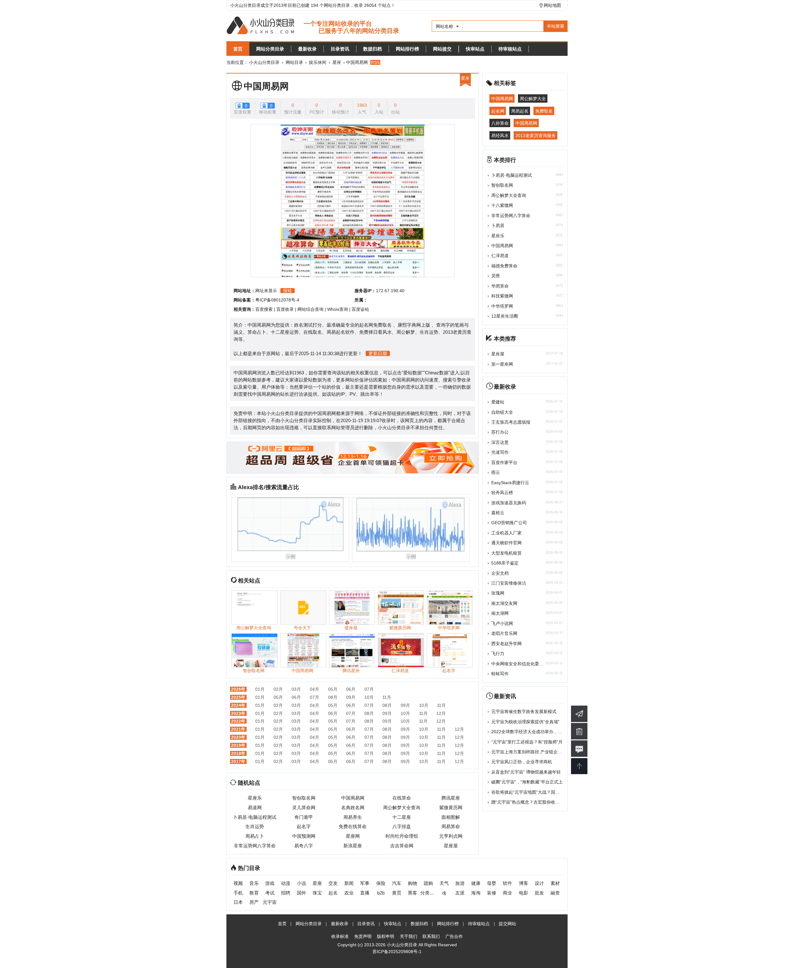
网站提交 (442, 48)
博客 (523, 883)
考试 (269, 892)
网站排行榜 (407, 48)
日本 (238, 902)
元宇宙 (270, 902)
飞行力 (497, 653)
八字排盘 (401, 826)
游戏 (269, 883)
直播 (364, 892)
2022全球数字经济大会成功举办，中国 (528, 731)
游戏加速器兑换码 (508, 502)
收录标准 (340, 936)
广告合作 (454, 936)
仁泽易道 (500, 255)
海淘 (475, 892)
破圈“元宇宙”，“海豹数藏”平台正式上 (527, 781)
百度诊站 (360, 309)
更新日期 (377, 353)
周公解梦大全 (533, 98)
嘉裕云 (497, 512)
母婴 (491, 883)
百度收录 (285, 309)
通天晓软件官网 (506, 542)
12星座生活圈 (504, 316)
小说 (301, 883)
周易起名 (520, 110)
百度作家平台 (504, 462)
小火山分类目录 (264, 62)
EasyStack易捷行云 (510, 482)
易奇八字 (303, 845)
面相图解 (450, 817)
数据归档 (372, 48)
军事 (364, 883)
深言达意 (500, 442)
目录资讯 (340, 48)
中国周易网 (266, 86)
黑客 (412, 892)
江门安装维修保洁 (508, 583)
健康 (475, 883)
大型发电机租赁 (506, 553)
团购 (428, 883)
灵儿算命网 (303, 807)
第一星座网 (502, 364)
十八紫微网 (502, 205)
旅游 (460, 883)
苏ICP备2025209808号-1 (397, 951)
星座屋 (451, 845)
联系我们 (431, 936)
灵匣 (495, 275)
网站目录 (294, 62)
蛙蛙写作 (500, 673)
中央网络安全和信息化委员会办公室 (526, 663)
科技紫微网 (502, 295)
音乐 (254, 883)
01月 (260, 689)
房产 (254, 902)
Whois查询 (337, 309)
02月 (278, 689)
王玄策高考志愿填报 (510, 422)
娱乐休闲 (317, 62)
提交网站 (507, 923)
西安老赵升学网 (506, 643)
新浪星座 (352, 845)
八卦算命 (500, 123)
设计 (539, 883)
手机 (238, 892)
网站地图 (552, 5)
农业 (349, 892)
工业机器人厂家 (506, 532)
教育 (254, 892)
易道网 (255, 807)
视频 (238, 883)
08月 (332, 697)
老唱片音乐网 (504, 633)
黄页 (396, 892)
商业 (507, 892)
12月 (441, 713)
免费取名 (544, 110)
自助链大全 (502, 412)
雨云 (495, 472)
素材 (555, 883)
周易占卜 (254, 836)
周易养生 (352, 817)
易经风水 (500, 135)
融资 (555, 892)
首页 (238, 48)
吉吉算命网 (401, 845)
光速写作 (500, 452)
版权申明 (385, 936)
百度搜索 (264, 309)
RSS (375, 62)
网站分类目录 (270, 48)
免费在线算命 (353, 826)
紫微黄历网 (450, 807)
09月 (350, 697)
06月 (350, 689)
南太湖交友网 (504, 603)
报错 (287, 290)
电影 (523, 892)
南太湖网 (500, 613)
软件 (507, 883)
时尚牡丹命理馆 (402, 836)
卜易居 (497, 225)
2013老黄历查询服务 (535, 135)
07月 (369, 689)
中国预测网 (303, 836)
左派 (460, 892)
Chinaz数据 (436, 372)
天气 (444, 883)
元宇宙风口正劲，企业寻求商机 (521, 761)
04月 (314, 689)
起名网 (497, 110)
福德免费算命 (504, 265)
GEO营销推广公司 (509, 522)
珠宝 (317, 892)
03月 (296, 689)
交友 (333, 883)
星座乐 (255, 798)
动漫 (285, 883)
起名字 (304, 826)
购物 (412, 883)
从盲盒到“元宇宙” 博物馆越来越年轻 (526, 771)
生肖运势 (254, 826)
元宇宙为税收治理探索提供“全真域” (525, 721)
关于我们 (408, 936)
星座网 (353, 836)
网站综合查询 (310, 309)
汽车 (396, 883)
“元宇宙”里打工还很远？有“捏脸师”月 (527, 741)
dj (444, 892)
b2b (381, 892)
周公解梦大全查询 (401, 807)
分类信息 (428, 892)
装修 (491, 892)
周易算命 (450, 826)
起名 (333, 892)
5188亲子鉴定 (505, 562)
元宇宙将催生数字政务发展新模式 (523, 711)
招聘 (285, 892)
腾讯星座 (450, 798)
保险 (381, 883)
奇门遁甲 (303, 817)
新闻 (349, 883)
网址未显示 (266, 290)
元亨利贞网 (450, 836)
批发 (539, 892)
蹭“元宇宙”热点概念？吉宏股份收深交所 (529, 802)
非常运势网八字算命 (255, 845)
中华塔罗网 (502, 306)
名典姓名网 (352, 807)
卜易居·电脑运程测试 (254, 817)
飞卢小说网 (502, 623)
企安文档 (500, 573)
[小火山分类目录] (312, 26)
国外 (301, 892)
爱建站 (497, 401)
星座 (336, 62)
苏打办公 (500, 432)
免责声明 (363, 936)
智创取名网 (303, 798)
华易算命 (500, 285)
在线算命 (401, 798)
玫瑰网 (497, 593)
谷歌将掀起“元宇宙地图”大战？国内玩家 (529, 792)
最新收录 (307, 48)
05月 (332, 689)
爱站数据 (412, 372)
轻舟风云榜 (502, 492)
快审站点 (475, 48)
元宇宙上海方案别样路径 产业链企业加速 (531, 751)
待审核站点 (510, 48)
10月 (369, 697)
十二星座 (401, 817)
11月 (386, 697)
